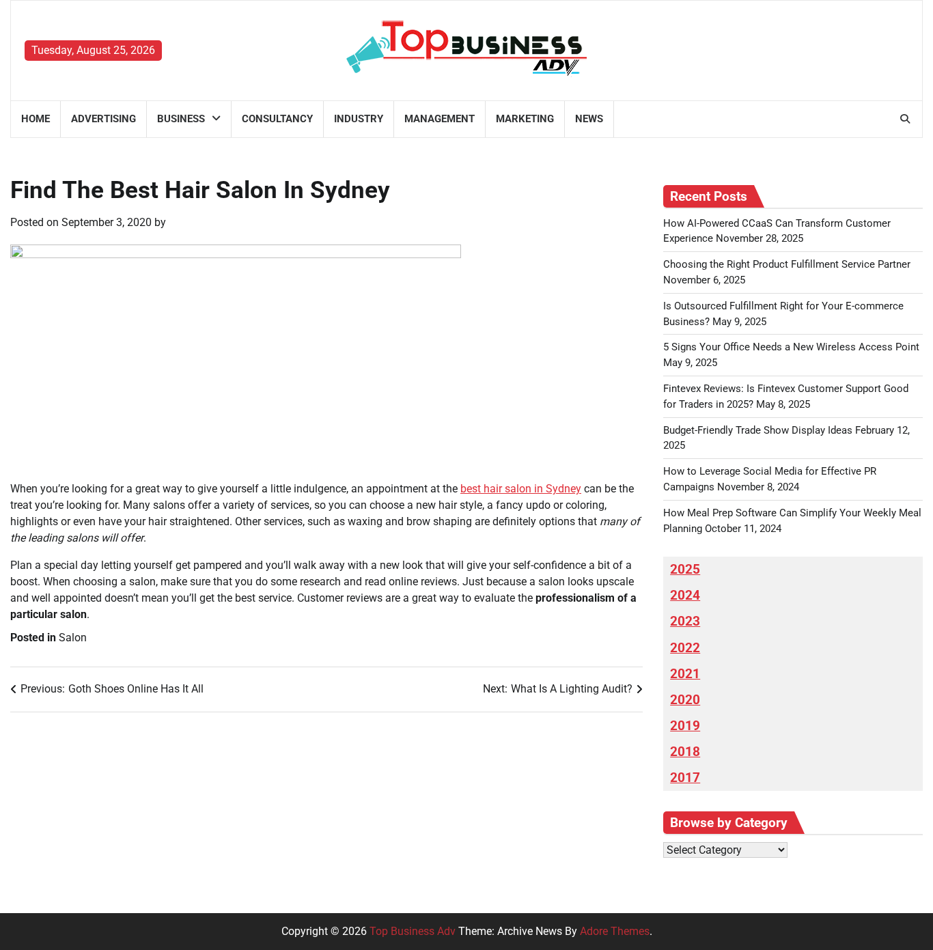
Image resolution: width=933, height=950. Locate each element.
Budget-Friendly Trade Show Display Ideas (757, 430)
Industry (358, 119)
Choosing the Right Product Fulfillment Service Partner (786, 264)
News (589, 119)
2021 (685, 674)
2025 (685, 569)
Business (181, 119)
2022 (685, 648)
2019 (685, 726)
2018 (685, 751)
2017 (685, 777)
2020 (685, 700)
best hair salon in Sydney (520, 488)
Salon (73, 637)
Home (35, 119)
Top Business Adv (413, 931)
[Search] (905, 119)
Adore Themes (615, 931)
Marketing (525, 119)
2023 (685, 621)
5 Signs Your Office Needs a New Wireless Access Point (791, 347)
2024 (685, 595)
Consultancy (277, 119)
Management (439, 119)
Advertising (103, 119)
